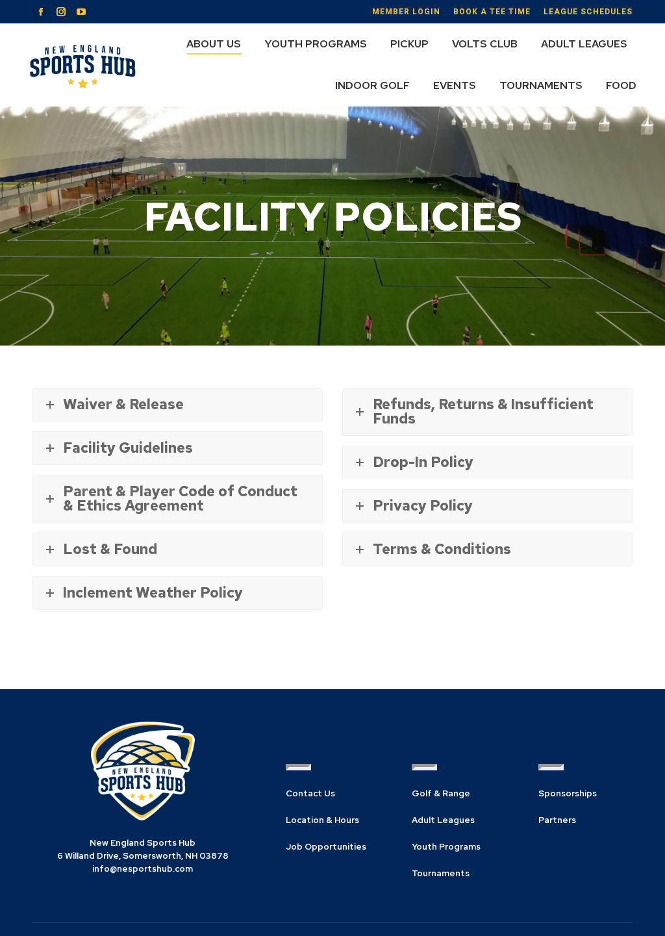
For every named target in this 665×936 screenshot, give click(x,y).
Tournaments (441, 873)
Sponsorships (567, 793)
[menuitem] (214, 44)
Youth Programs (446, 846)
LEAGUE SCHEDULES (588, 11)
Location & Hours (322, 820)
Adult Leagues (443, 820)
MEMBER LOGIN (406, 11)
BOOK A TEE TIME (492, 11)
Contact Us (310, 793)
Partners (557, 820)
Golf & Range (441, 793)
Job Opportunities (326, 846)
